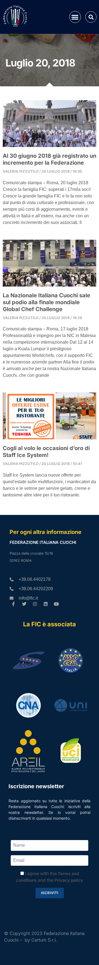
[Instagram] (35, 604)
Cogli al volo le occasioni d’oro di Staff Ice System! (46, 451)
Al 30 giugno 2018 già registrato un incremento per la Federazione (49, 159)
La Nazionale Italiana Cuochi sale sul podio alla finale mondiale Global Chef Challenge (46, 302)
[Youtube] (56, 604)
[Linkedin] (46, 604)
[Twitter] (24, 604)
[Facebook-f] (14, 604)
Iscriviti (49, 893)
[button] (75, 17)
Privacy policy (68, 880)
